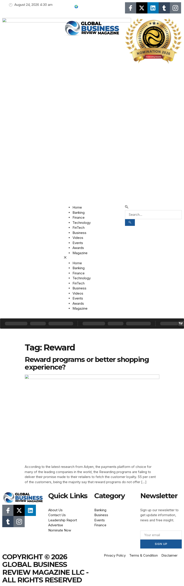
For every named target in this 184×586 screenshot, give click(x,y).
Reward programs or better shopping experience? (87, 363)
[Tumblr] (164, 7)
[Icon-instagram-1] (175, 7)
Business (79, 233)
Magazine (80, 253)
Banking (78, 212)
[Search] (130, 222)
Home (77, 207)
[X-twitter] (141, 7)
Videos (77, 238)
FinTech (78, 227)
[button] (92, 258)
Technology (81, 222)
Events (77, 243)
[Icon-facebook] (130, 7)
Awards (78, 248)
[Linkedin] (153, 7)
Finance (78, 217)
